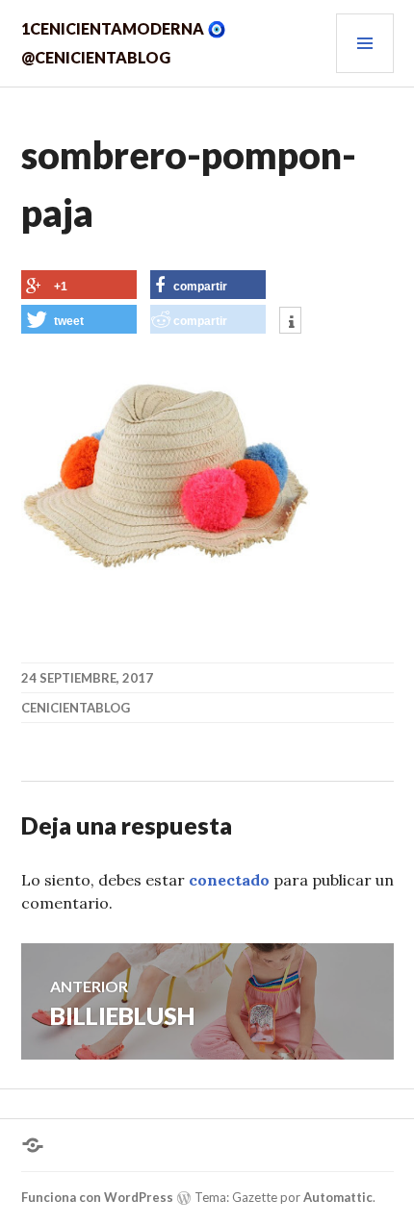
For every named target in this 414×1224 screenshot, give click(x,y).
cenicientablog (75, 707)
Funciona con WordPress (97, 1197)
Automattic (338, 1197)
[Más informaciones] (290, 322)
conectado (229, 879)
